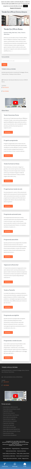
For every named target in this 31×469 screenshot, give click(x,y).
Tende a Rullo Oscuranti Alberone (10, 417)
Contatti (19, 458)
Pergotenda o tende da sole (13, 340)
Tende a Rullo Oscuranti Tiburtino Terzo (11, 429)
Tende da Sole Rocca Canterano (10, 421)
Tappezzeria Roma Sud (11, 265)
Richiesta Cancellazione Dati (19, 442)
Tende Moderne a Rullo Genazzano (10, 407)
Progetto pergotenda (11, 140)
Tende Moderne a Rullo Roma (9, 456)
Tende (19, 32)
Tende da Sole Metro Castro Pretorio (11, 415)
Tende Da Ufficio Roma (13, 29)
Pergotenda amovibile (11, 239)
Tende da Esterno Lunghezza (9, 419)
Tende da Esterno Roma (11, 451)
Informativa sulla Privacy (7, 442)
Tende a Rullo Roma (7, 448)
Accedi (17, 443)
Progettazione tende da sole (13, 189)
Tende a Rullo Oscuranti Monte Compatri (11, 409)
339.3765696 (6, 91)
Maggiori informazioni (15, 8)
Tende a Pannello (9, 290)
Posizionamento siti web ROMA (21, 444)
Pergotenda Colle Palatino (8, 423)
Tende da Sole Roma (21, 451)
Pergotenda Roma (25, 448)
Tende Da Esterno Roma (11, 164)
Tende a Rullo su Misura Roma (23, 453)
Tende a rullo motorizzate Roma (10, 458)
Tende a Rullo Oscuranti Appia (9, 427)
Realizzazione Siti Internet (8, 444)
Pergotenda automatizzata (12, 214)
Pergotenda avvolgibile (11, 315)
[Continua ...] (9, 132)
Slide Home (14, 32)
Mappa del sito (25, 458)
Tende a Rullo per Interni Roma (9, 453)
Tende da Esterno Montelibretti (9, 435)
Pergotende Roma (16, 448)
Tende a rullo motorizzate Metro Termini (11, 431)
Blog (10, 32)
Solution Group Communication (15, 445)
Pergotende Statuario (7, 411)
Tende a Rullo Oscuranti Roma (22, 456)
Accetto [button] (25, 6)
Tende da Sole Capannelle (8, 425)
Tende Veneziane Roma (11, 115)
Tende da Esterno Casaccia (9, 413)
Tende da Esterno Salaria (8, 433)
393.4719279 (6, 87)
